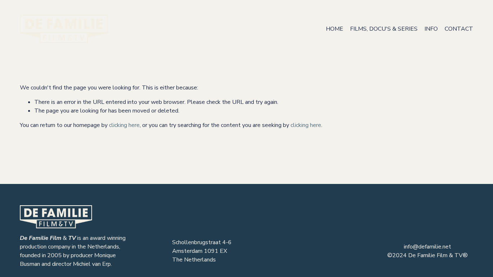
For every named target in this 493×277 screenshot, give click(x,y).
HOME (334, 29)
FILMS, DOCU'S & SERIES (384, 29)
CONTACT (459, 29)
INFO (431, 29)
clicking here (124, 125)
